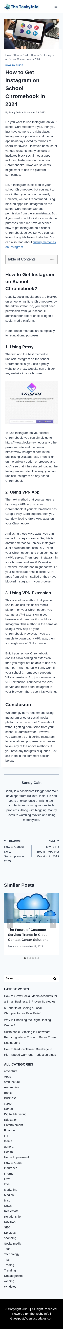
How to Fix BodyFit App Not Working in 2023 (48, 848)
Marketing (10, 1189)
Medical (9, 1195)
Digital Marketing (15, 1114)
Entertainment (13, 1125)
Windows (10, 1286)
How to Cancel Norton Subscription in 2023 (14, 851)
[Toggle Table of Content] (50, 259)
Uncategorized (14, 1275)
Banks (8, 1092)
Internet (9, 1173)
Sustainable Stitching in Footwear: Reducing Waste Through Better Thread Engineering (30, 1037)
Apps (7, 1076)
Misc (7, 1200)
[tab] (25, 958)
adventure (10, 1071)
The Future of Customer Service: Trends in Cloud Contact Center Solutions (28, 935)
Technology (11, 1254)
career (8, 1103)
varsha (14, 946)
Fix (6, 1136)
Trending (10, 1270)
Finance (9, 1130)
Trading (9, 1265)
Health (8, 1152)
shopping (10, 1238)
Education (10, 1119)
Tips (7, 1259)
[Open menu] (56, 6)
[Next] (53, 923)
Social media (12, 1243)
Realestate (11, 1211)
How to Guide (14, 65)
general (9, 1146)
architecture (12, 1082)
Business (10, 1098)
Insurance (10, 1168)
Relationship (12, 1216)
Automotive (11, 1087)
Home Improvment (16, 1157)
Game (8, 1141)
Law (7, 1179)
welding (9, 1281)
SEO (7, 1227)
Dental (8, 1109)
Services (10, 1232)
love (7, 1184)
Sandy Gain (15, 112)
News (8, 1205)
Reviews (9, 1222)
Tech (7, 1249)
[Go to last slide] (10, 923)
